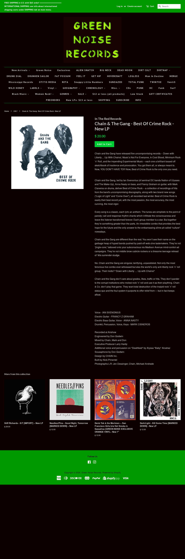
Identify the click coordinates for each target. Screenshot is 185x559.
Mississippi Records (21, 82)
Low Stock (137, 93)
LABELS (35, 88)
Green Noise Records (91, 472)
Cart (152, 6)
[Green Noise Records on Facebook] (89, 462)
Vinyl (51, 88)
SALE (81, 93)
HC (151, 88)
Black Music (19, 93)
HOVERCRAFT (115, 76)
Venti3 (171, 82)
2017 (15, 111)
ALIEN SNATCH (85, 70)
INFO (138, 100)
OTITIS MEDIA (47, 82)
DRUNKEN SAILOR (38, 76)
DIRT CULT (144, 70)
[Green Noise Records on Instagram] (94, 462)
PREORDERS (53, 100)
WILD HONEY (16, 88)
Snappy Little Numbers (88, 82)
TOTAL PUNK (136, 82)
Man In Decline (154, 76)
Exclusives (63, 70)
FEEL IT (80, 76)
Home (6, 111)
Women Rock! (43, 93)
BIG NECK (105, 70)
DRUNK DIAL (14, 76)
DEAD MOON (124, 70)
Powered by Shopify (111, 472)
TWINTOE (155, 82)
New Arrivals (20, 70)
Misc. (115, 88)
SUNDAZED (115, 82)
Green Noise (44, 70)
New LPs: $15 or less (79, 100)
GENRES (65, 93)
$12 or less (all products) (108, 93)
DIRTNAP (163, 70)
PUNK (140, 88)
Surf (173, 88)
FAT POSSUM (63, 76)
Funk (161, 88)
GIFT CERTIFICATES (160, 93)
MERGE (174, 76)
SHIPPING (104, 100)
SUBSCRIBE (122, 100)
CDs (128, 88)
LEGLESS (133, 76)
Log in (120, 6)
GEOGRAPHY (70, 88)
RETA (65, 82)
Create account (134, 6)
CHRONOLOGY (95, 88)
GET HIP (96, 76)
